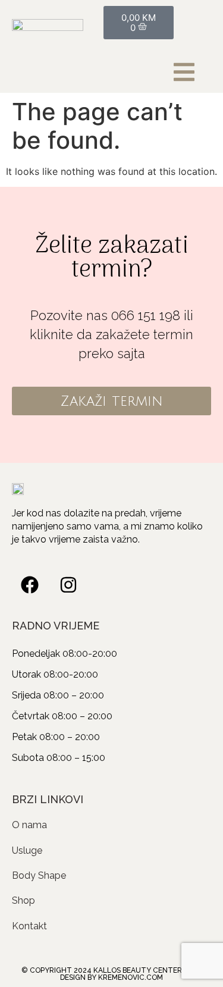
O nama (29, 825)
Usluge (27, 850)
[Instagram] (68, 585)
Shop (23, 900)
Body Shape (39, 875)
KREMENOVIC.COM (130, 977)
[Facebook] (30, 585)
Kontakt (29, 926)
